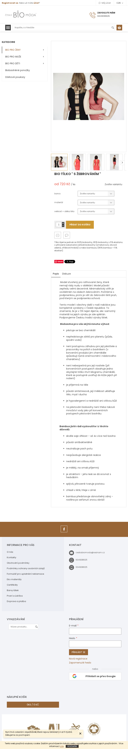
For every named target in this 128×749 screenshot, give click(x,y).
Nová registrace (78, 658)
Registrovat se (10, 2)
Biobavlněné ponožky (17, 70)
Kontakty (11, 557)
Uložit (60, 261)
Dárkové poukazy (15, 77)
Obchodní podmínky (18, 562)
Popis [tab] (56, 273)
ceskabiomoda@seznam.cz (90, 552)
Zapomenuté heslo (80, 662)
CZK (118, 2)
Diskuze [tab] (66, 273)
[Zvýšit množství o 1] (63, 223)
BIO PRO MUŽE (13, 56)
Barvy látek (13, 590)
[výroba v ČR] (34, 729)
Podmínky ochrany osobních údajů (26, 568)
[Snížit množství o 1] (63, 226)
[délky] (54, 729)
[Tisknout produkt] (57, 235)
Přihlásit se (78, 652)
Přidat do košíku (80, 224)
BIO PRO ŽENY (13, 49)
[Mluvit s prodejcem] (66, 235)
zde (62, 746)
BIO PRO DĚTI (12, 63)
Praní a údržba (15, 595)
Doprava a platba (16, 601)
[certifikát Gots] (94, 729)
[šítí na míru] (74, 729)
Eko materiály (14, 579)
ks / (33, 704)
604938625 (81, 559)
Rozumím (72, 746)
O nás (10, 552)
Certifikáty (12, 584)
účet (36, 2)
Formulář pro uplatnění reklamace (25, 573)
